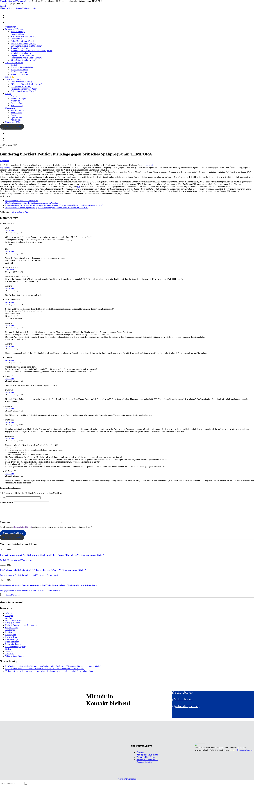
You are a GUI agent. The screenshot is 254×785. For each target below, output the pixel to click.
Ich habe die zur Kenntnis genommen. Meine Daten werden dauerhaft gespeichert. (47, 527)
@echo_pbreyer (182, 692)
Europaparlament (7, 575)
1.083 (8, 595)
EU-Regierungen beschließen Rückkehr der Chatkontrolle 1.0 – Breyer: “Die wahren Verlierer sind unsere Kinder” (52, 555)
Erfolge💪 (9, 77)
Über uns (140, 752)
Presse (8, 93)
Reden (8, 649)
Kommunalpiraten (144, 762)
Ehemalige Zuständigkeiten (22, 67)
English (3, 6)
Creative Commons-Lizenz (241, 750)
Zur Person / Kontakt (14, 62)
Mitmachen (10, 108)
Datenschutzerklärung (22, 527)
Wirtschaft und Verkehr (15, 656)
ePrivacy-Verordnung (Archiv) (23, 43)
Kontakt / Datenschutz (20, 74)
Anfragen (9, 615)
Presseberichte (16, 105)
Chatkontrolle (16, 39)
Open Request (16, 117)
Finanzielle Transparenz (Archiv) (24, 89)
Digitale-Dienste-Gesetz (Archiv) (24, 55)
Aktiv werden (16, 113)
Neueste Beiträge (18, 31)
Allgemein (4, 160)
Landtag (8, 632)
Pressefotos (15, 101)
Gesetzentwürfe (53, 575)
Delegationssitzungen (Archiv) (23, 91)
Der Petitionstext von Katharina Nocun (21, 200)
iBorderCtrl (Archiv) (19, 48)
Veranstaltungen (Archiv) (21, 82)
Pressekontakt (16, 96)
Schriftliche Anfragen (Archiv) (23, 36)
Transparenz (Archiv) (14, 79)
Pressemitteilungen (18, 98)
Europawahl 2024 (12, 122)
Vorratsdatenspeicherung (21, 53)
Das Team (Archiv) (19, 72)
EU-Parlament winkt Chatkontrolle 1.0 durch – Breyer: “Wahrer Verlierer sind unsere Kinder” (43, 570)
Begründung (5, 167)
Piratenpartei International (147, 759)
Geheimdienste (18, 212)
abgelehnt (149, 165)
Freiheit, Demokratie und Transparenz (16, 560)
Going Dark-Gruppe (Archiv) (23, 41)
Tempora (29, 212)
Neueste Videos (17, 34)
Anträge (8, 618)
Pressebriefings (17, 103)
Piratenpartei (16, 120)
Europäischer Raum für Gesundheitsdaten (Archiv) (32, 50)
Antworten (9, 230)
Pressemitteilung (12, 642)
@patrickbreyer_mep (185, 706)
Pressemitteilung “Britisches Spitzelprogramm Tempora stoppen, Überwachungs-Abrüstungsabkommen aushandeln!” (54, 205)
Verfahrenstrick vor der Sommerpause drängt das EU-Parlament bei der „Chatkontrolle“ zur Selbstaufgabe (48, 585)
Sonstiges (9, 651)
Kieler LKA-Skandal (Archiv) (23, 60)
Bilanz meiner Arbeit (19, 70)
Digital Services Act (13, 620)
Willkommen (10, 27)
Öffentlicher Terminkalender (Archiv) (26, 84)
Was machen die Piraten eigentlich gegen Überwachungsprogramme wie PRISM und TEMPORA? (46, 208)
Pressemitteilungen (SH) (15, 646)
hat (78, 186)
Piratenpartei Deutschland (147, 755)
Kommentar (6, 522)
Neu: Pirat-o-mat (17, 110)
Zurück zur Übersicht (12, 127)
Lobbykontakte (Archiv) (21, 86)
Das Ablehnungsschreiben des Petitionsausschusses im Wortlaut (31, 203)
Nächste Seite (16, 595)
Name (2, 498)
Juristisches (10, 630)
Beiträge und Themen (14, 29)
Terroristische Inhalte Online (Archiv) (26, 58)
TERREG (9, 654)
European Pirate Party (146, 757)
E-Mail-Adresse (6, 502)
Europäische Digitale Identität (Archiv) (27, 46)
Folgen (13, 115)
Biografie (14, 65)
